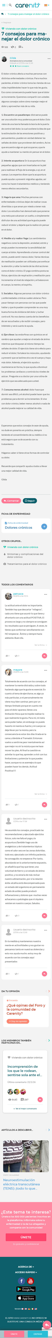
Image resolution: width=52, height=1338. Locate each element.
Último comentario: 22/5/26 (22, 1082)
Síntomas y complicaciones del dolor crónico (25, 555)
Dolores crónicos (18, 528)
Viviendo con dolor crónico (20, 28)
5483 (14, 1099)
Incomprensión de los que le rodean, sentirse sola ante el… (25, 1071)
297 (26, 1099)
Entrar (38, 1334)
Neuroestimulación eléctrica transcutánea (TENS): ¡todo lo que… (21, 1184)
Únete (26, 1237)
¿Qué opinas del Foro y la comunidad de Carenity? (26, 1009)
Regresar (7, 22)
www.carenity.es (22, 1318)
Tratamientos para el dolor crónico (27, 563)
